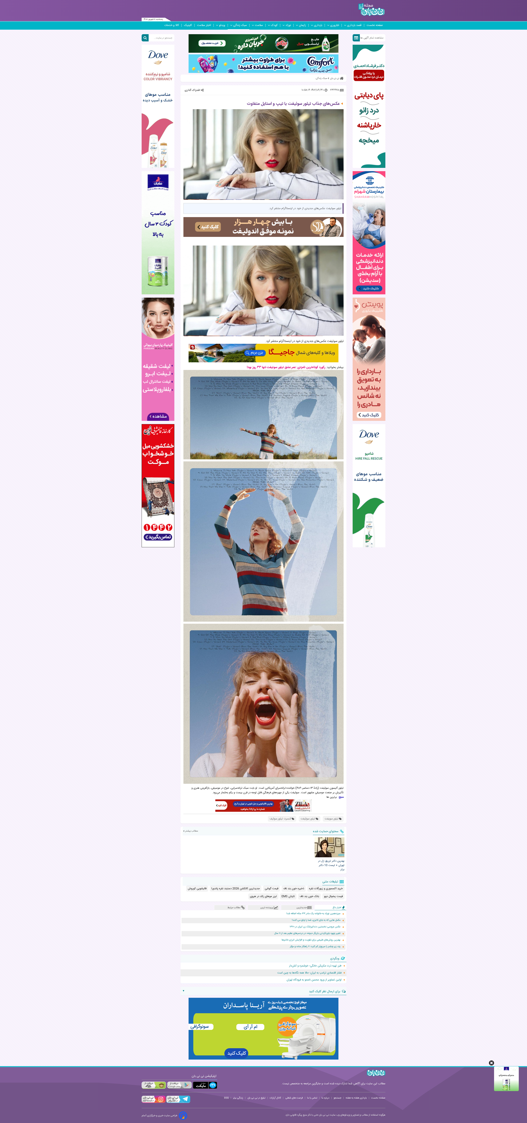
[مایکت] (205, 1085)
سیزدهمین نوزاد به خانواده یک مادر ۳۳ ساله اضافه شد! (313, 914)
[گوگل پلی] (179, 1085)
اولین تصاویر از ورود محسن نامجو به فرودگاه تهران (314, 980)
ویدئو (222, 25)
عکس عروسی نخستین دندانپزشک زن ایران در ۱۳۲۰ (315, 927)
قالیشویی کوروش (197, 888)
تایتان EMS (288, 896)
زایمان (302, 25)
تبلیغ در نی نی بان (256, 1098)
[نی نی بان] (371, 9)
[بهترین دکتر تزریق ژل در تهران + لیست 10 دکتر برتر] (329, 847)
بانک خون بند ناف (309, 896)
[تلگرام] (178, 1102)
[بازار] (154, 1085)
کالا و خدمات (171, 25)
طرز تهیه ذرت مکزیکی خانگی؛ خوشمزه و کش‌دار (315, 966)
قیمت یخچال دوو (333, 896)
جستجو (337, 1098)
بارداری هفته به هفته (356, 1098)
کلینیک (188, 25)
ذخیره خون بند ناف (293, 888)
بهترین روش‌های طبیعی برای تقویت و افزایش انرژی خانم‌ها (311, 940)
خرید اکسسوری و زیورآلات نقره (326, 888)
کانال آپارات (275, 1098)
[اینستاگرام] (154, 1102)
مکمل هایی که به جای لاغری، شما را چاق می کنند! (316, 920)
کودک (274, 25)
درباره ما (325, 1098)
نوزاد (288, 25)
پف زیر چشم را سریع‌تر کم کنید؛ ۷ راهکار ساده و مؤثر (315, 947)
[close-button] (491, 1063)
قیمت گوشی (271, 888)
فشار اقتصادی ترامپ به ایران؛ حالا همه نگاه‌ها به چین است (309, 973)
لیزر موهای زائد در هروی (263, 896)
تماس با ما (312, 1098)
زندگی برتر (238, 1098)
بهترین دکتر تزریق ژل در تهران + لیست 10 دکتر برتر (331, 865)
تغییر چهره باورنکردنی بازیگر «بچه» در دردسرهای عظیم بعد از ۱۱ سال (307, 933)
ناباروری (334, 25)
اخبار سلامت (204, 25)
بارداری (318, 25)
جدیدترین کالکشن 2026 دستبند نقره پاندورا (235, 888)
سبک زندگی (240, 25)
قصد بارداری (354, 25)
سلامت (259, 25)
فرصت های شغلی (294, 1098)
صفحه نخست (375, 25)
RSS (226, 1098)
